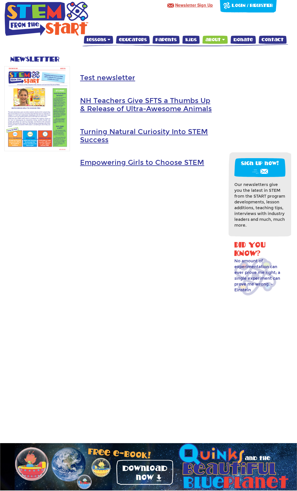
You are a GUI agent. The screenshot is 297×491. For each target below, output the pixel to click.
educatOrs (133, 39)
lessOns (97, 39)
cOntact (273, 39)
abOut (213, 39)
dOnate (243, 39)
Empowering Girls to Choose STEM (142, 162)
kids (191, 39)
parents (166, 39)
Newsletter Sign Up (194, 5)
